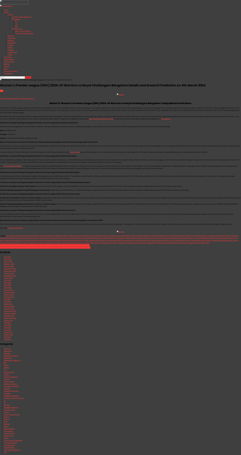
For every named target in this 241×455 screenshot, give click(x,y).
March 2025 (8, 290)
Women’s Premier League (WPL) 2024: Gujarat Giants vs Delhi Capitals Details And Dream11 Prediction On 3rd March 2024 (45, 245)
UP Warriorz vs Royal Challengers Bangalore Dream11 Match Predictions (118, 238)
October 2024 (9, 297)
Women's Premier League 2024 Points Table (31, 243)
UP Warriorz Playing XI (52, 238)
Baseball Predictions (11, 356)
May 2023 (7, 328)
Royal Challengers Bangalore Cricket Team (218, 236)
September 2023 (10, 318)
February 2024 (9, 306)
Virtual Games (9, 448)
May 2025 (7, 285)
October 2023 (9, 316)
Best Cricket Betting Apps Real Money (20, 236)
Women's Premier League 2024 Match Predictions (180, 240)
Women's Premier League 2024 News (212, 240)
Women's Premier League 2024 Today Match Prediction (153, 243)
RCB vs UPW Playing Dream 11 (175, 236)
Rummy (6, 64)
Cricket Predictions (11, 377)
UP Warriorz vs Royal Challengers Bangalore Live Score (165, 238)
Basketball (11, 43)
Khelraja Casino (9, 410)
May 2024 (7, 299)
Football (11, 50)
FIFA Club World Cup (11, 386)
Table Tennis (12, 52)
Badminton (12, 38)
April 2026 (7, 259)
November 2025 (10, 271)
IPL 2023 (7, 405)
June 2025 (7, 283)
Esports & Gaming (10, 384)
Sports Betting (9, 59)
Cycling (10, 45)
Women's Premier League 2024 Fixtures (113, 240)
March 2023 (8, 332)
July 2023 (7, 323)
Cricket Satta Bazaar (95, 236)
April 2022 (7, 339)
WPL (1, 91)
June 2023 (7, 325)
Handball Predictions (11, 396)
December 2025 (10, 269)
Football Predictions (11, 391)
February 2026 (9, 264)
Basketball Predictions (12, 360)
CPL (16, 24)
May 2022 (7, 337)
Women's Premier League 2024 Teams (90, 243)
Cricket (10, 15)
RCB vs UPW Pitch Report (155, 236)
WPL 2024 (206, 243)
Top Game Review (10, 71)
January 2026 (9, 266)
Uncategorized (9, 445)
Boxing (10, 48)
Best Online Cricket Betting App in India (72, 236)
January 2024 (9, 309)
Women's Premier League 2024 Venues (188, 243)
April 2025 (7, 288)
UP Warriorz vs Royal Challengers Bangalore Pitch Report (206, 238)
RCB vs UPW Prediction (194, 236)
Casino (6, 367)
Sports (6, 12)
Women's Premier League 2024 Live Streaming (145, 240)
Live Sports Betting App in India (114, 236)
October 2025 (9, 273)
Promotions (8, 73)
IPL (16, 22)
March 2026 (8, 262)
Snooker (7, 424)
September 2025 (10, 276)
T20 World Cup (16, 29)
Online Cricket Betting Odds (135, 236)
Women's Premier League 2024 (87, 240)
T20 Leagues (15, 19)
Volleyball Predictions (12, 450)
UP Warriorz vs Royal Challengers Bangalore (76, 238)
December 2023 (10, 311)
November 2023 (10, 313)
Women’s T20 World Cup (24, 33)
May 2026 (7, 257)
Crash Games (9, 62)
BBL (16, 26)
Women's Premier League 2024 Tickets (118, 243)
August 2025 (8, 278)
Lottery (6, 66)
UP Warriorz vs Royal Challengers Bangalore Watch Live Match (53, 240)
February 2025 (9, 292)
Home (6, 10)
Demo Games (9, 382)
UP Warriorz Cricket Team (34, 238)
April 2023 (7, 330)
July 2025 (7, 280)
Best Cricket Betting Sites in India (46, 236)
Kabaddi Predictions (11, 407)
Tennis (10, 55)
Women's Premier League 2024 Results (62, 243)
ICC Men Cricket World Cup (21, 17)
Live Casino (8, 57)
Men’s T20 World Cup (23, 31)
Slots (5, 69)
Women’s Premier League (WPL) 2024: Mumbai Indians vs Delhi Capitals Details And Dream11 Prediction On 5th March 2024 (45, 247)
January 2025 (9, 295)
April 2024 (7, 302)
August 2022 (8, 335)
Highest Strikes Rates (15, 228)
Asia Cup (11, 36)
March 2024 (8, 304)
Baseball (11, 40)
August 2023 (8, 320)
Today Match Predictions (13, 440)
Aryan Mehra (30, 98)
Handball (7, 393)
